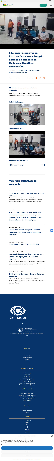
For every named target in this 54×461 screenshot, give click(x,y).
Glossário (27, 432)
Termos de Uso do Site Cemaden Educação (31, 459)
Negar (27, 452)
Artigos (27, 426)
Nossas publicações (27, 421)
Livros (27, 422)
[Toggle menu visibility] (51, 5)
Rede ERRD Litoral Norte (27, 393)
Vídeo (27, 424)
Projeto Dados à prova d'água (27, 397)
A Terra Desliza (27, 381)
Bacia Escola (27, 374)
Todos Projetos (27, 400)
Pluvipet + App (27, 373)
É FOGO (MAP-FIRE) (27, 398)
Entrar (44, 5)
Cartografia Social (27, 378)
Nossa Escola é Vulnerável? (27, 379)
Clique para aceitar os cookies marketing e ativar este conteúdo (27, 28)
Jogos (27, 427)
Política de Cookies (17, 459)
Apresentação (27, 355)
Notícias (27, 359)
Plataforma (27, 431)
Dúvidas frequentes (27, 357)
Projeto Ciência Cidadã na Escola (27, 395)
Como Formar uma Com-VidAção (27, 383)
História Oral (27, 376)
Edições (27, 412)
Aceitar (27, 448)
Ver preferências (27, 455)
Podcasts (27, 429)
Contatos (27, 361)
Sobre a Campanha (27, 410)
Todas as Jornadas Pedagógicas (27, 385)
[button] (52, 436)
